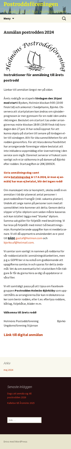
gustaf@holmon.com (29, 238)
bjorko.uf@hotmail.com (19, 242)
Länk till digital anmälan (23, 334)
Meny (7, 18)
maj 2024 (8, 369)
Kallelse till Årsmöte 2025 (21, 403)
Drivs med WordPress (15, 441)
